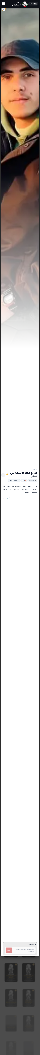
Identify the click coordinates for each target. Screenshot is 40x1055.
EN (31, 3)
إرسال (8, 950)
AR (35, 3)
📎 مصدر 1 (6, 498)
